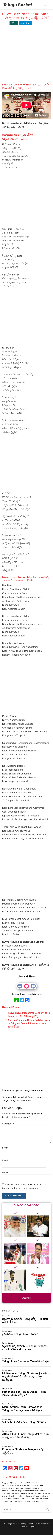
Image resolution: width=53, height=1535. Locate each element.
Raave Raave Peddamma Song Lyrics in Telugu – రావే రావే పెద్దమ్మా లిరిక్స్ (29, 1014)
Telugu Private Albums (21, 1100)
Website (6, 1172)
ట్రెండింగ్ (26, 23)
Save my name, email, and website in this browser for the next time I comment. (24, 1186)
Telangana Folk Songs (23, 1097)
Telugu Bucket (17, 4)
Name (5, 1148)
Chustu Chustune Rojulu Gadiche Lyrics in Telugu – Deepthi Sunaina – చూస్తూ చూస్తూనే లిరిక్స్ (29, 1023)
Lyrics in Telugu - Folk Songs (29, 1090)
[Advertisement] (26, 55)
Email (5, 1160)
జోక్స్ (13, 23)
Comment (8, 1124)
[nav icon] (45, 5)
